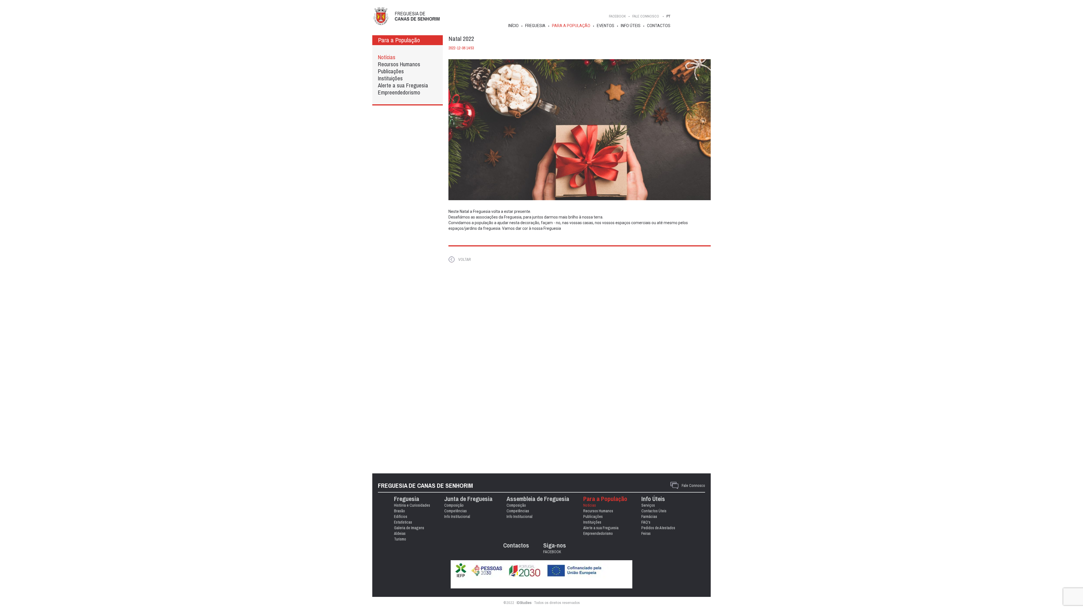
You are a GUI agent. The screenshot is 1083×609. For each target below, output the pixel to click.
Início (513, 25)
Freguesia (535, 25)
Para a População (571, 25)
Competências (455, 510)
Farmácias (649, 516)
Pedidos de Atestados (658, 527)
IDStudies (524, 603)
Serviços (648, 505)
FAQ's (645, 522)
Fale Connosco (693, 485)
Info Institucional (457, 516)
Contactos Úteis (653, 510)
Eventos (605, 25)
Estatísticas (403, 522)
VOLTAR (464, 259)
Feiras (646, 533)
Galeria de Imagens (409, 527)
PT (668, 16)
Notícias (386, 57)
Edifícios (400, 516)
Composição (454, 505)
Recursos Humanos (399, 64)
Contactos (658, 25)
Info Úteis (630, 25)
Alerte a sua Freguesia (403, 85)
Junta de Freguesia (468, 498)
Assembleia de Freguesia (538, 498)
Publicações (391, 71)
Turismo (400, 539)
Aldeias (400, 533)
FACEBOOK (617, 16)
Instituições (390, 78)
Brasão (399, 510)
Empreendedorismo (399, 92)
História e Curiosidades (412, 505)
